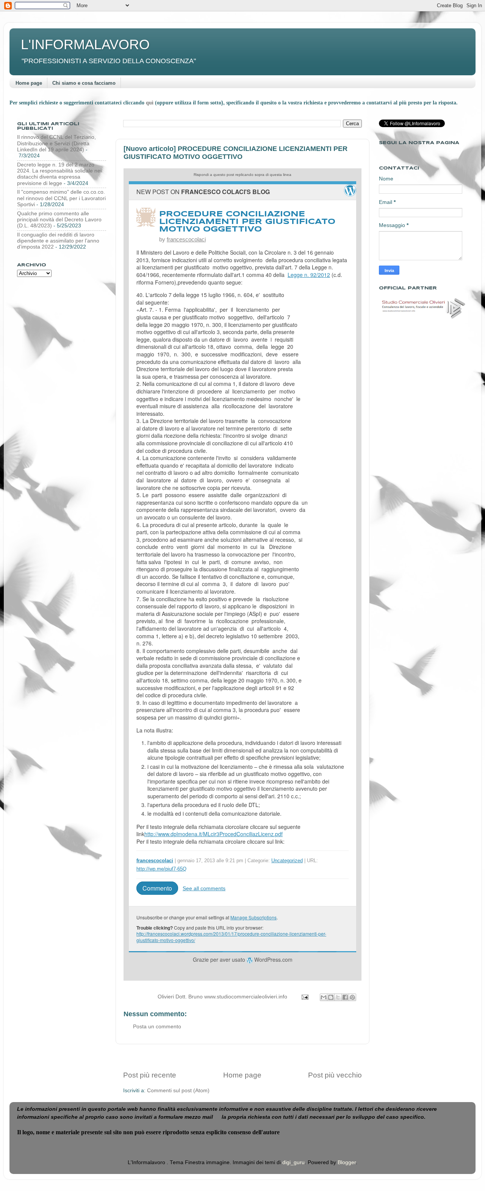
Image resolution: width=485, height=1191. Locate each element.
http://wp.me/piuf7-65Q (161, 869)
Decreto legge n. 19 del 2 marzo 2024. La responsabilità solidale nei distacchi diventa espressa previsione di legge (59, 174)
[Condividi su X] (338, 997)
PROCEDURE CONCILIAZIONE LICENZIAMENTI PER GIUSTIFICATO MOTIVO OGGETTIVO (247, 222)
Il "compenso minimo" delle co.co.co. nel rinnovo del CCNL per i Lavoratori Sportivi (61, 198)
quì (150, 103)
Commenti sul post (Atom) (178, 1090)
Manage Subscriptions (253, 917)
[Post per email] (304, 997)
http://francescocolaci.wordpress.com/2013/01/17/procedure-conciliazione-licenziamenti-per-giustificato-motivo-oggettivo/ (231, 936)
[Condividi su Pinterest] (352, 997)
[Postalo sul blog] (331, 997)
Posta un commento (157, 1026)
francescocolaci (186, 239)
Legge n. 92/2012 (309, 274)
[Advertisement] (242, 1057)
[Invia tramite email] (323, 997)
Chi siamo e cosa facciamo (84, 83)
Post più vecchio (335, 1075)
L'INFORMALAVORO (85, 44)
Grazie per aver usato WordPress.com (243, 959)
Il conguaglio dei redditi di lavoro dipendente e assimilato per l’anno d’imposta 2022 (58, 241)
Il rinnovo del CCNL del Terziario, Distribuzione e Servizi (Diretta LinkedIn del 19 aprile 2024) (56, 143)
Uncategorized (287, 860)
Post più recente (149, 1075)
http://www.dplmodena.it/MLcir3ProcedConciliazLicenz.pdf (213, 834)
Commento (157, 888)
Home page (29, 83)
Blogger (347, 1162)
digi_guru (293, 1162)
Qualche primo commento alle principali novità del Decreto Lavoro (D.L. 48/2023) (59, 220)
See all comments (204, 888)
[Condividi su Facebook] (345, 997)
